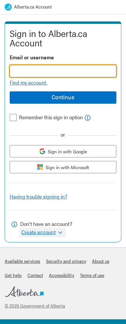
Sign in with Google (67, 151)
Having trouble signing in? (38, 196)
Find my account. (28, 82)
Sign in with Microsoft (67, 167)
